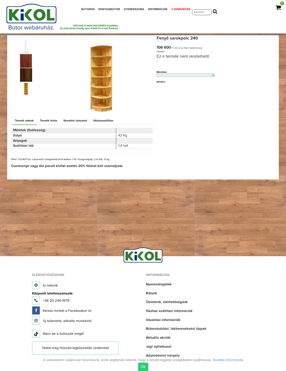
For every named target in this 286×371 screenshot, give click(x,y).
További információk (227, 360)
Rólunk (151, 293)
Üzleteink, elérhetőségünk (167, 302)
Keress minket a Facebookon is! (66, 311)
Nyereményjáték (159, 284)
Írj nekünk (50, 285)
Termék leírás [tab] (48, 120)
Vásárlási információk (163, 320)
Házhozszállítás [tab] (103, 120)
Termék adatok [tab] (24, 120)
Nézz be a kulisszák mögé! (63, 334)
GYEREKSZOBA (134, 9)
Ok (143, 367)
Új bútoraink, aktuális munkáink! (67, 321)
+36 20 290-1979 (52, 297)
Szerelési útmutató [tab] (75, 120)
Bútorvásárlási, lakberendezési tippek (176, 329)
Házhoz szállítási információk (169, 311)
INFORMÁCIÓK (158, 9)
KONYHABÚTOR (109, 9)
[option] (27, 47)
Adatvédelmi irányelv (163, 355)
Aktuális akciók (158, 337)
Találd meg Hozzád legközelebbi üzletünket (75, 348)
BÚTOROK (88, 9)
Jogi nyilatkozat (158, 346)
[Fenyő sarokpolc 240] (26, 47)
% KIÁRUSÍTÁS (180, 9)
